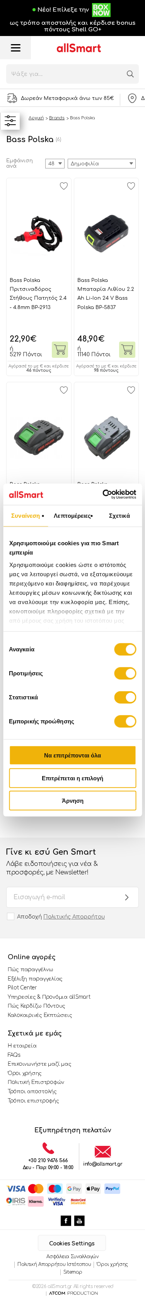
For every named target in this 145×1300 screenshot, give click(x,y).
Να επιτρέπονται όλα (72, 755)
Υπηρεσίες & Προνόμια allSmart (49, 997)
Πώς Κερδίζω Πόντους (36, 1006)
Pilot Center (22, 988)
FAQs (14, 1055)
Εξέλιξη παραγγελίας (35, 979)
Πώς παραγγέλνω (30, 969)
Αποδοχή (61, 917)
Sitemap (72, 1272)
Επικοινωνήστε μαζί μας (39, 1064)
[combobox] (102, 163)
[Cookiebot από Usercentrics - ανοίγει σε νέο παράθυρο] (103, 494)
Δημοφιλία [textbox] (85, 164)
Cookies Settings (71, 1244)
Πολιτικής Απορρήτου (74, 917)
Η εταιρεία (22, 1046)
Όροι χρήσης (25, 1073)
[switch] (125, 673)
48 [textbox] (51, 164)
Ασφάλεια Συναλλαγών (72, 1256)
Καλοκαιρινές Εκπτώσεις (40, 1015)
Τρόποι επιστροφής (33, 1101)
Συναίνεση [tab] (25, 515)
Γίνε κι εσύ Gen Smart (51, 862)
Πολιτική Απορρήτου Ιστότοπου (54, 1264)
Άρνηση (73, 800)
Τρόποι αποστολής (32, 1091)
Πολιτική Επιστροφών (36, 1082)
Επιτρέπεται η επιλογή (72, 778)
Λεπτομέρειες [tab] (72, 515)
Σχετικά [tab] (119, 515)
